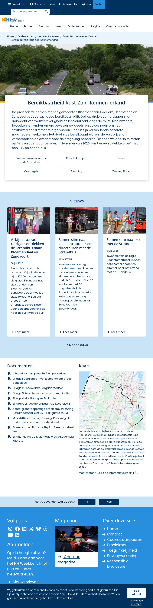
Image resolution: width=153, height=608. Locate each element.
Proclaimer (117, 544)
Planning (76, 171)
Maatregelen (32, 171)
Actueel (28, 26)
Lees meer (22, 332)
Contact (99, 4)
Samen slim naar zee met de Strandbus (32, 160)
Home (14, 26)
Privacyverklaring (122, 555)
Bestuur (44, 26)
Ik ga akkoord (136, 593)
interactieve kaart (123, 473)
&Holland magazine (68, 559)
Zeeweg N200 (121, 171)
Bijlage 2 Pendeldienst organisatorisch (38, 388)
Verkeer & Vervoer (48, 36)
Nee (109, 502)
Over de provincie (117, 26)
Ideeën (121, 158)
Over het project (76, 158)
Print (89, 4)
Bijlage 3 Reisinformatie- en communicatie (41, 393)
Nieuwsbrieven (26, 581)
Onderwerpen (76, 26)
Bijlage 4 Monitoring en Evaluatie (34, 398)
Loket (58, 26)
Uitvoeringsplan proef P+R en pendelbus (39, 373)
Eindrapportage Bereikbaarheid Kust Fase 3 (41, 403)
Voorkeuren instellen (136, 602)
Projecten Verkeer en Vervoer (80, 36)
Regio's (95, 26)
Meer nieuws (78, 345)
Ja (87, 502)
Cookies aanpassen (124, 539)
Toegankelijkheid (122, 550)
